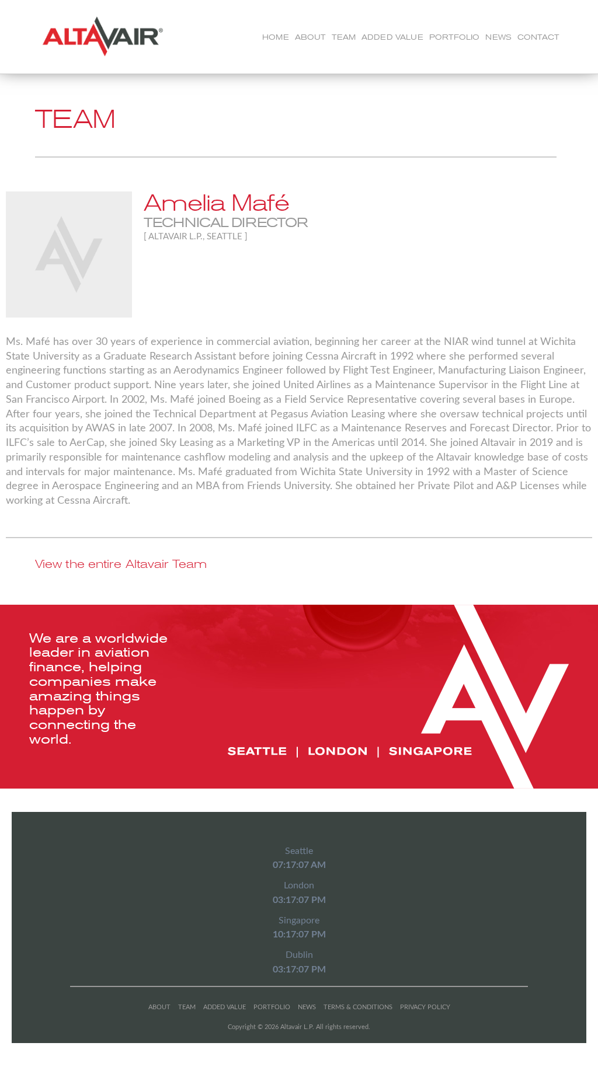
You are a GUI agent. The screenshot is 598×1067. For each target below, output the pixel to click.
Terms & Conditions (358, 1007)
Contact (538, 36)
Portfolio (454, 36)
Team (344, 36)
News (498, 36)
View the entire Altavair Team (121, 564)
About (310, 36)
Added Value (392, 36)
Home (275, 36)
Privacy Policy (425, 1007)
